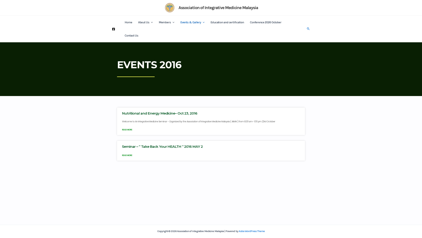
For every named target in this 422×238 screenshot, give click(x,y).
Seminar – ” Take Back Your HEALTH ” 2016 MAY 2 (162, 146)
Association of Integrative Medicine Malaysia (218, 7)
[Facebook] (113, 29)
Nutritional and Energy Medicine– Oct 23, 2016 (159, 113)
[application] (151, 22)
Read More (127, 129)
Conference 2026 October (265, 22)
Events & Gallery (190, 22)
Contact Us (131, 35)
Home (128, 22)
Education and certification (227, 22)
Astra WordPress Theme (252, 231)
